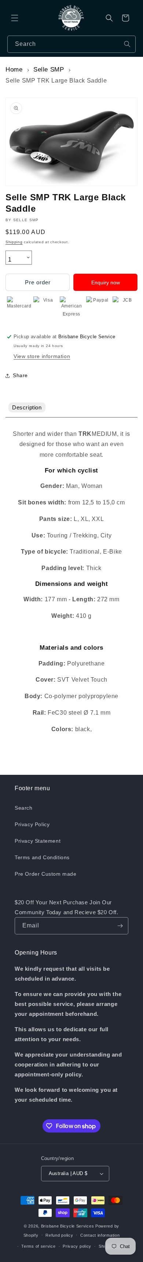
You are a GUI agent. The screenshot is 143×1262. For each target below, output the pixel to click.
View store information (42, 356)
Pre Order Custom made (46, 874)
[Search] (127, 44)
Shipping (14, 242)
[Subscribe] (120, 925)
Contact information (100, 1235)
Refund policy (59, 1235)
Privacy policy (77, 1246)
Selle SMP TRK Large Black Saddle (56, 80)
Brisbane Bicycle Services (67, 1226)
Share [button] (20, 375)
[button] (15, 18)
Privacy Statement (37, 841)
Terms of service (38, 1246)
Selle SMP (48, 69)
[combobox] (71, 44)
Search (24, 808)
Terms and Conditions (42, 857)
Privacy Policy (32, 824)
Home (14, 69)
